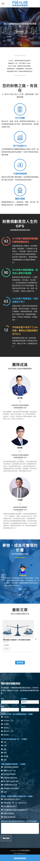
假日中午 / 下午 (9, 731)
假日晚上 (6, 735)
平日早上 (6, 717)
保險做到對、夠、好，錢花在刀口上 (15, 803)
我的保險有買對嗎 (9, 774)
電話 (3, 706)
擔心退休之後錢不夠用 (11, 781)
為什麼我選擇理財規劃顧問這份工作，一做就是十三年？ (19, 640)
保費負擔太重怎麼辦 (10, 778)
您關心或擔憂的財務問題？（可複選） (14, 764)
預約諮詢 (6, 838)
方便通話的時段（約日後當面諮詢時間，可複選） (18, 714)
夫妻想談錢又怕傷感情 (11, 767)
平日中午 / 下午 (9, 720)
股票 (5, 753)
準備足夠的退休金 (9, 817)
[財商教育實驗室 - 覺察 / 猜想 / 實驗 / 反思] (20, 4)
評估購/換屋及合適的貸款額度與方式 (16, 810)
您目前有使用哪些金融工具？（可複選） (15, 739)
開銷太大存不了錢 (9, 771)
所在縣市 (24, 699)
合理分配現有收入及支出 (12, 799)
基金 (5, 749)
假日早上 (6, 728)
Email (23, 706)
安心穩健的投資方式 (10, 806)
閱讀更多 (9, 650)
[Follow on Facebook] (20, 401)
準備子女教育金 (9, 813)
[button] (3, 3)
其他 (5, 760)
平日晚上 (6, 724)
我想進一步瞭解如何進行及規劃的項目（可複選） (18, 796)
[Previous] (4, 639)
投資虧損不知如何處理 (11, 788)
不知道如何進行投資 (10, 785)
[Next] (36, 639)
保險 (5, 745)
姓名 (3, 699)
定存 (5, 742)
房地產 (6, 756)
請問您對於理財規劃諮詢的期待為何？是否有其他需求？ (19, 821)
